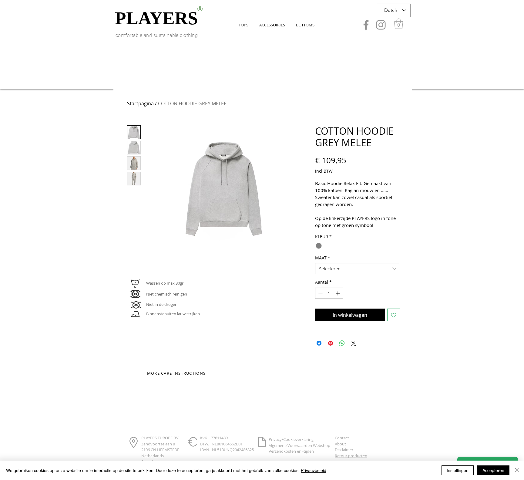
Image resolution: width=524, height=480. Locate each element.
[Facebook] (366, 25)
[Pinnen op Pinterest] (330, 343)
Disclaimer (344, 449)
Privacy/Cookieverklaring (291, 439)
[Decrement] (320, 293)
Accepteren (493, 470)
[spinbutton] (329, 293)
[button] (398, 24)
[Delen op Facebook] (319, 343)
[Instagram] (381, 25)
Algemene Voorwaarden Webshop (299, 445)
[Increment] (338, 293)
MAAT (322, 258)
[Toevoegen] (393, 315)
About (340, 444)
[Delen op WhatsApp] (342, 343)
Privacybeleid (313, 470)
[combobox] (357, 269)
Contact (342, 438)
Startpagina (140, 103)
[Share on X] (353, 343)
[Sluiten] (516, 470)
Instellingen (458, 470)
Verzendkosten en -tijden (291, 451)
